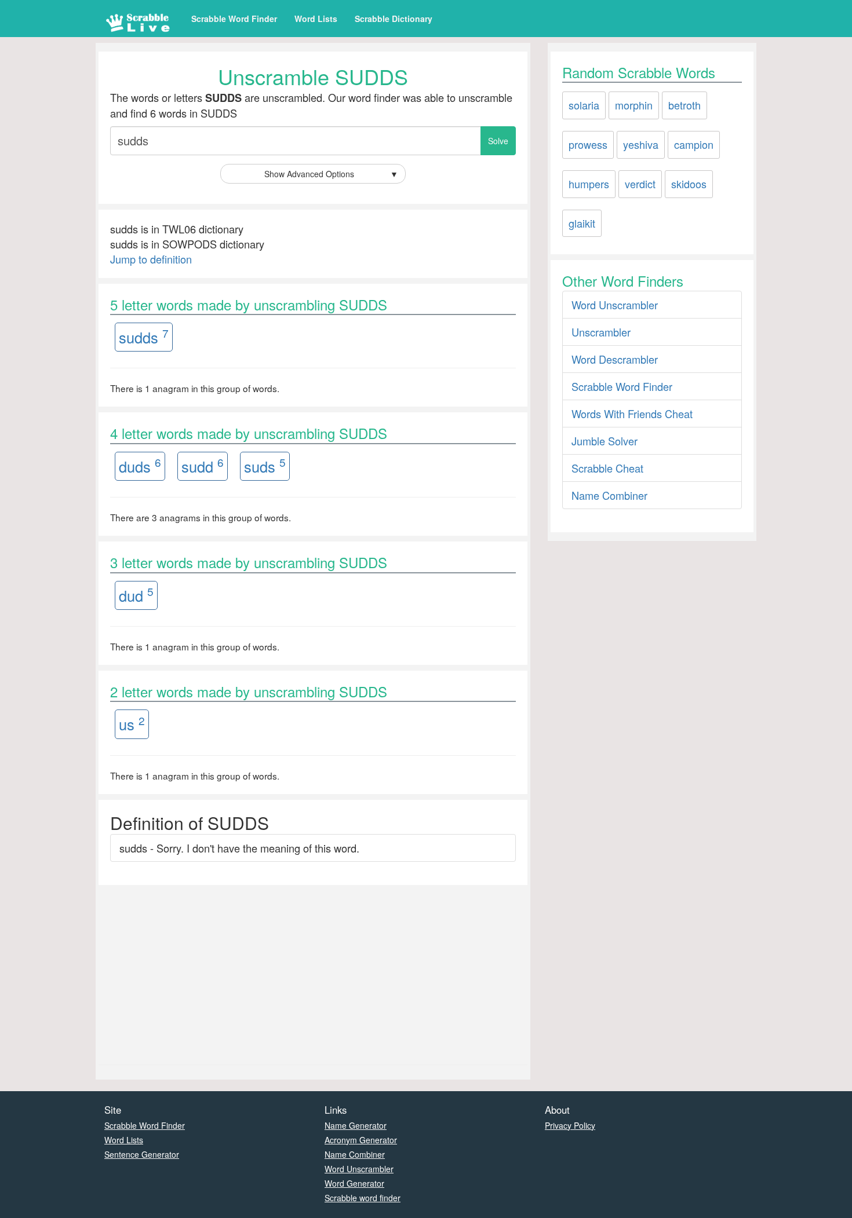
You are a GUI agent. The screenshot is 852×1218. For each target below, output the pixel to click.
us (132, 723)
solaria (584, 104)
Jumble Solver (604, 440)
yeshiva (640, 144)
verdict (640, 183)
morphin (634, 104)
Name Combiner (609, 495)
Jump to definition (151, 258)
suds (265, 465)
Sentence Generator (141, 1154)
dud (136, 594)
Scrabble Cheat (607, 468)
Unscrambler (601, 331)
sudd (202, 465)
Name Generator (356, 1125)
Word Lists (315, 18)
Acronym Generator (361, 1140)
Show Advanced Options (331, 174)
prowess (588, 144)
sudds (144, 336)
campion (693, 144)
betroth (684, 104)
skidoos (689, 183)
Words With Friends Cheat (632, 413)
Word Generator (354, 1183)
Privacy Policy (570, 1125)
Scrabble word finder (362, 1198)
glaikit (582, 223)
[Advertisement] (313, 972)
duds (140, 465)
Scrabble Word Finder (234, 18)
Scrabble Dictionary (393, 18)
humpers (589, 183)
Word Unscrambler (614, 304)
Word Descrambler (614, 359)
